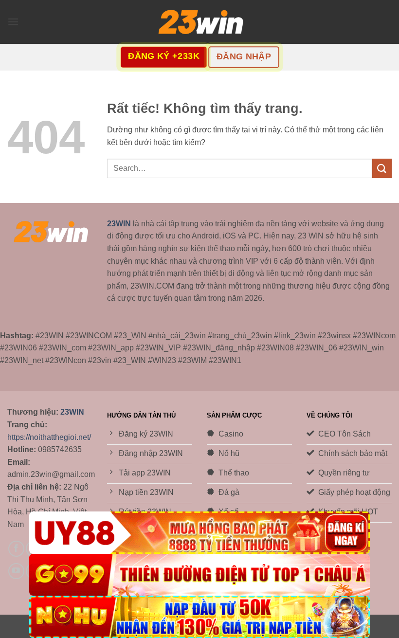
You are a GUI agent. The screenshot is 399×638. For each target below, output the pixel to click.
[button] (13, 22)
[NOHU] (199, 617)
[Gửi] (382, 168)
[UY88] (199, 532)
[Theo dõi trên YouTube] (16, 571)
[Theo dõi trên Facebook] (16, 549)
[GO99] (199, 575)
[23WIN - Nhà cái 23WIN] (199, 22)
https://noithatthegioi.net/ (49, 437)
